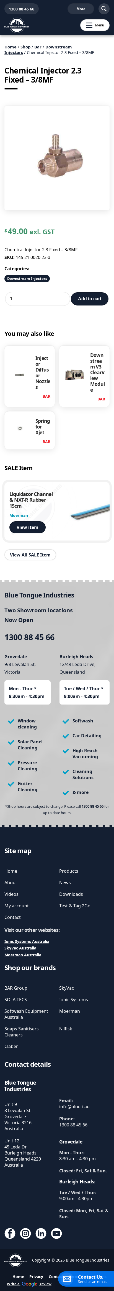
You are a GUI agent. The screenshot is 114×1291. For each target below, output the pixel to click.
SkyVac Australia (20, 948)
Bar (38, 47)
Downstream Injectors (27, 278)
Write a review (29, 1284)
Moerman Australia (22, 954)
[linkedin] (40, 1234)
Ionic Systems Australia (26, 941)
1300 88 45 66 (19, 9)
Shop (25, 47)
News (65, 883)
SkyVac (66, 988)
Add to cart (89, 298)
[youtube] (56, 1234)
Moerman (69, 1011)
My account (16, 906)
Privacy (36, 1276)
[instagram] (25, 1234)
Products (68, 871)
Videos (11, 894)
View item (27, 527)
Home (10, 47)
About (10, 883)
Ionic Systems (73, 1000)
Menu (92, 25)
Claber (11, 1046)
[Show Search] (104, 8)
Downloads (71, 894)
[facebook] (9, 1234)
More (81, 9)
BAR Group (15, 988)
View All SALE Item (30, 555)
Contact (12, 917)
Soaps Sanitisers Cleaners (21, 1032)
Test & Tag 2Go (74, 906)
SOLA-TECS (15, 1000)
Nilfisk (65, 1029)
